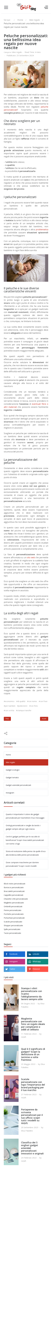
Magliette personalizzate (14, 902)
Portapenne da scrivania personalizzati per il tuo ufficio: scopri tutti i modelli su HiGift (32, 1116)
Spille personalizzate (12, 929)
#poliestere (22, 706)
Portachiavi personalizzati (14, 918)
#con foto (33, 706)
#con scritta (9, 710)
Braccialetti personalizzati (14, 891)
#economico (9, 701)
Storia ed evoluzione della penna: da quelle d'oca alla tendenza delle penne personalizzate (25, 853)
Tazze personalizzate (12, 933)
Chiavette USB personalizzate (16, 899)
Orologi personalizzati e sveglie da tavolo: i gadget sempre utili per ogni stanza (23, 827)
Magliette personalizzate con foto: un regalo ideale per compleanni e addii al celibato (33, 1024)
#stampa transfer (23, 710)
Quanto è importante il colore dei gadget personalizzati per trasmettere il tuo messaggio (25, 816)
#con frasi (43, 701)
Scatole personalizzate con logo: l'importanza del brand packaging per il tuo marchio (33, 1085)
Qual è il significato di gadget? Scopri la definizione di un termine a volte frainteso (33, 1054)
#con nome (32, 701)
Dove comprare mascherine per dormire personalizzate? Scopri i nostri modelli (22, 864)
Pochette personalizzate (14, 914)
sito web (31, 557)
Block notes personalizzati (14, 883)
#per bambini (9, 706)
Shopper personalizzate (13, 925)
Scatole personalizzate (13, 921)
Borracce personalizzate (14, 887)
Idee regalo (17, 52)
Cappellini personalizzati (13, 895)
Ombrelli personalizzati (13, 906)
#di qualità (20, 701)
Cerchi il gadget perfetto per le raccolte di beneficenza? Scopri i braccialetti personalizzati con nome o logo (25, 840)
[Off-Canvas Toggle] (46, 7)
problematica (42, 229)
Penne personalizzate (12, 910)
